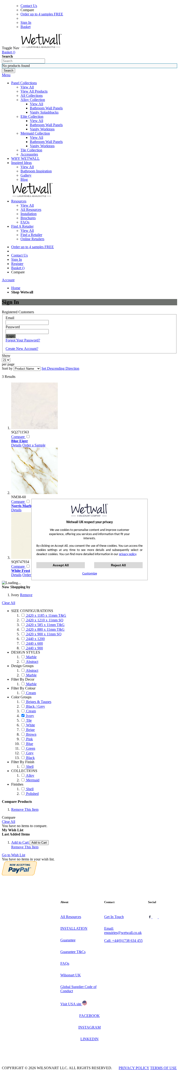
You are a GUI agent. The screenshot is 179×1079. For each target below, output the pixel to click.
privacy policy (127, 554)
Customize (89, 573)
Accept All (61, 565)
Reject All (118, 565)
